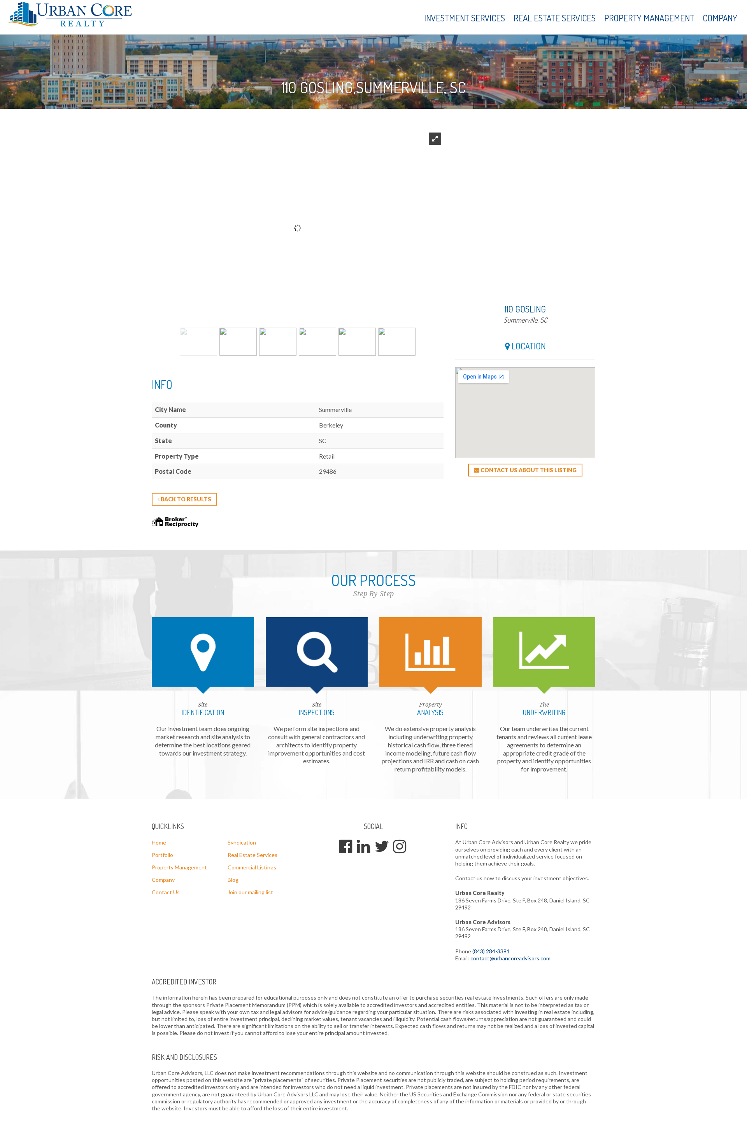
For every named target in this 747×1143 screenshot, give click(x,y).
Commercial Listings (252, 867)
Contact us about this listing (528, 470)
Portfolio (162, 855)
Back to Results (185, 499)
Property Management (649, 17)
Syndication (242, 842)
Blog (233, 879)
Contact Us (166, 892)
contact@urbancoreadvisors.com (510, 958)
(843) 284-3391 (491, 951)
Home (159, 842)
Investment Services (464, 17)
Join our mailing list (250, 892)
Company (720, 17)
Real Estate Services (555, 17)
